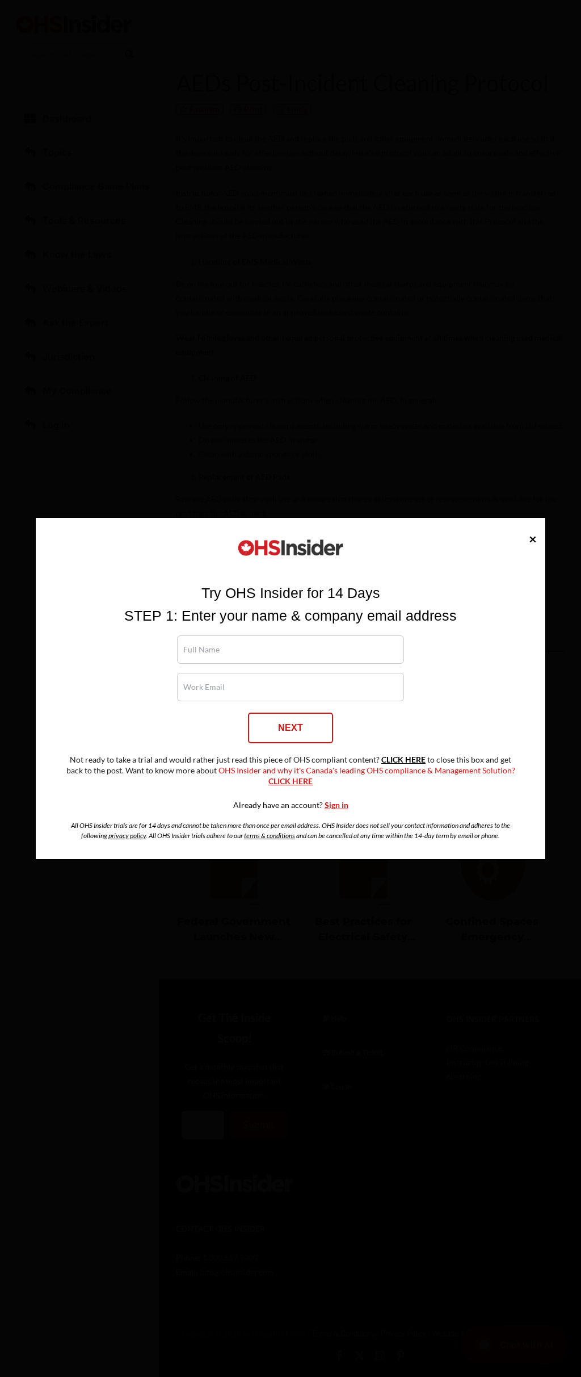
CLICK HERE (403, 759)
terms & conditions (269, 835)
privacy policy (127, 835)
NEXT (290, 728)
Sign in (336, 805)
